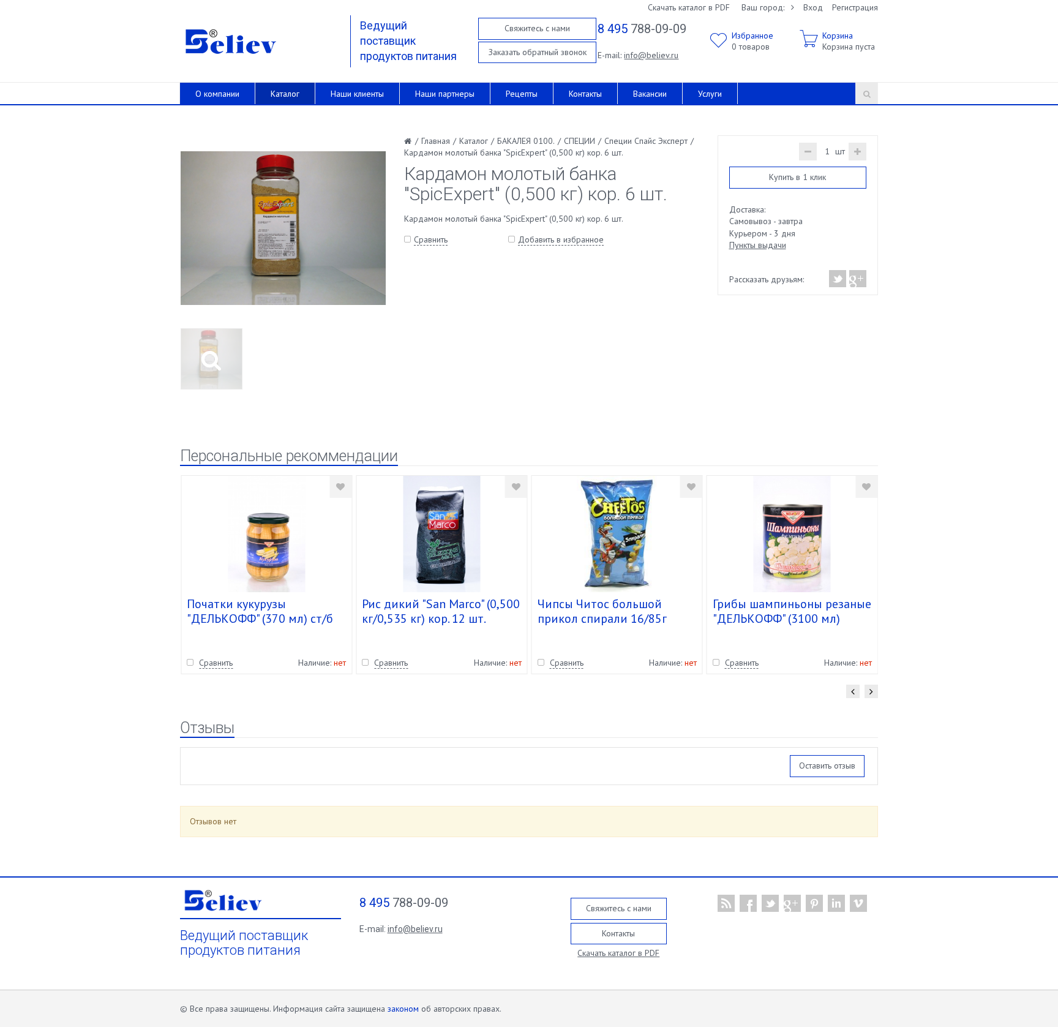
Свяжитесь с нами (537, 28)
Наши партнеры (445, 93)
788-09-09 (642, 28)
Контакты (585, 93)
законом (403, 1008)
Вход (813, 7)
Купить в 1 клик (797, 176)
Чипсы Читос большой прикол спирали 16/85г (602, 611)
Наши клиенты (357, 93)
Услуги (710, 93)
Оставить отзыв (827, 765)
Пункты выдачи (757, 244)
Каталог (285, 93)
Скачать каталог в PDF (689, 7)
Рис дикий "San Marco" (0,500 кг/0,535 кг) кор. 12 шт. (441, 611)
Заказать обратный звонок (538, 52)
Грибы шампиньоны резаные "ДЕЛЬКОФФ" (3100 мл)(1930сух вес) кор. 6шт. (792, 618)
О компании (217, 93)
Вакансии (650, 93)
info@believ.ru (651, 55)
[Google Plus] (857, 278)
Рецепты (522, 93)
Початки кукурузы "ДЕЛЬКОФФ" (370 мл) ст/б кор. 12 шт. (260, 618)
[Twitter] (838, 278)
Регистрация (855, 7)
